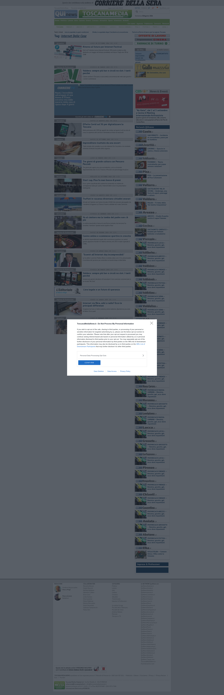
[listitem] (112, 355)
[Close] (152, 324)
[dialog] (112, 347)
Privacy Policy (125, 371)
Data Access (112, 371)
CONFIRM (89, 363)
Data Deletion (99, 371)
